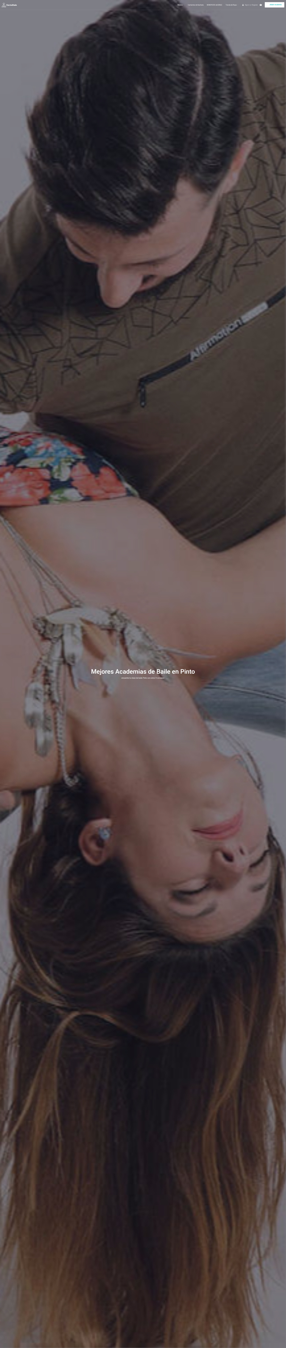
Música (180, 5)
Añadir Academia (276, 4)
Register (255, 5)
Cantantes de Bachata (196, 5)
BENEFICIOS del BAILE (214, 5)
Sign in (247, 5)
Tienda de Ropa (231, 5)
